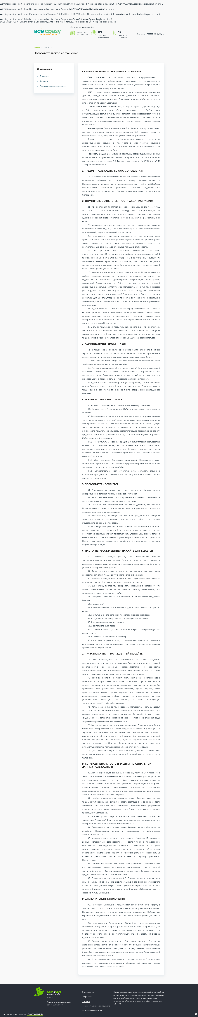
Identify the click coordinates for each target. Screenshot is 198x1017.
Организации (88, 992)
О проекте (44, 76)
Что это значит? (35, 1014)
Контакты (44, 81)
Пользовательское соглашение (52, 86)
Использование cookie (92, 1010)
